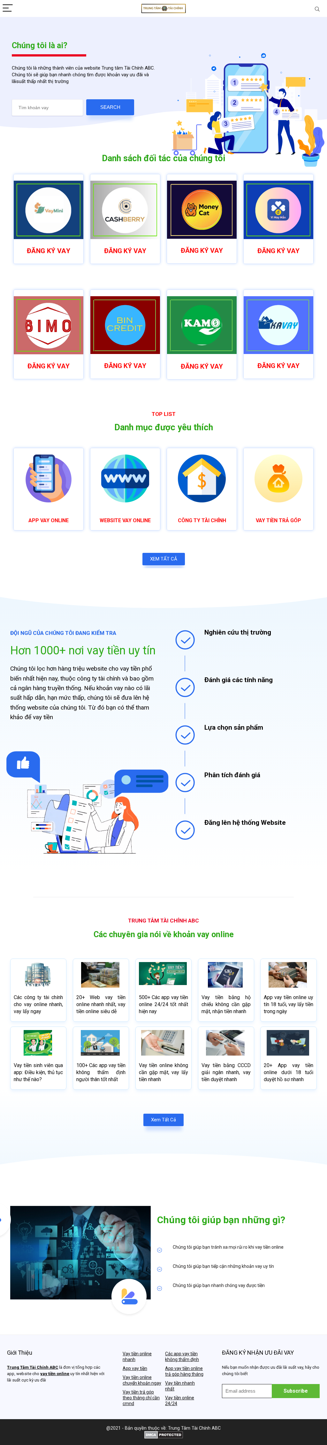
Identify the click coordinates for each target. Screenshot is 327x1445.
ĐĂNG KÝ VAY (48, 251)
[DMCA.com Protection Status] (163, 1433)
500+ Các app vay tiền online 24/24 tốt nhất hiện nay (163, 1004)
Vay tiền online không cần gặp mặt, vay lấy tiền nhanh (163, 1072)
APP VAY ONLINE (48, 520)
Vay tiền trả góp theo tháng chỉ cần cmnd (141, 1397)
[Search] (317, 8)
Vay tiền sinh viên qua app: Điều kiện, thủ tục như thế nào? (38, 1072)
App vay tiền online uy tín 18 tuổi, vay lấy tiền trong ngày (288, 1004)
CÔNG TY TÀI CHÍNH (202, 520)
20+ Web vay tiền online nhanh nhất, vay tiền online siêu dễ (100, 1004)
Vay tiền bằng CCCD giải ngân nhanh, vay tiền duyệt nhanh (226, 1072)
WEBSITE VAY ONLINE (125, 520)
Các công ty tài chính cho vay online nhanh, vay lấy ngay (38, 1004)
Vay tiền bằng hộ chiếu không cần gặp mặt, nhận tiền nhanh (226, 1004)
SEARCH (110, 107)
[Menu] (7, 8)
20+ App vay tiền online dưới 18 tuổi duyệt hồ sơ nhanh (288, 1072)
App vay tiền (135, 1368)
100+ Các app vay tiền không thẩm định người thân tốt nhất (100, 1072)
